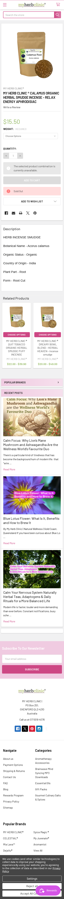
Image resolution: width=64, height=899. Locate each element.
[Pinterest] (35, 213)
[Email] (13, 213)
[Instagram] (39, 729)
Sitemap (8, 807)
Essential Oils (43, 783)
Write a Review (11, 107)
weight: (14, 128)
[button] (32, 201)
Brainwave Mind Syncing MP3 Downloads (44, 773)
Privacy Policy (11, 801)
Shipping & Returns (14, 770)
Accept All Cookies (32, 893)
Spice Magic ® (41, 832)
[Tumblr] (46, 729)
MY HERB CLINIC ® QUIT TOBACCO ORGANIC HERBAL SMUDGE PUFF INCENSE (16, 347)
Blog (5, 789)
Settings (32, 879)
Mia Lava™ (9, 844)
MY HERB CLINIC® (13, 832)
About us (8, 758)
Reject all (32, 886)
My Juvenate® (41, 838)
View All (37, 850)
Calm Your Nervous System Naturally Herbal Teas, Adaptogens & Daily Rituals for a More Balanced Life (29, 596)
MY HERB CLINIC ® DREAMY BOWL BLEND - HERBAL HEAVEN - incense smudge (47, 347)
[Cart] (59, 4)
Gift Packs (41, 789)
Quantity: (10, 148)
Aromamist (39, 844)
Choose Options (16, 334)
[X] (28, 213)
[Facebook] (6, 213)
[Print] (21, 213)
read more (9, 469)
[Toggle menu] (4, 4)
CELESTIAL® (10, 838)
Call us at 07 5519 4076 (32, 719)
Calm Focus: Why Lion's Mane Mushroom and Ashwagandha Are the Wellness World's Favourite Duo (30, 444)
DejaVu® (7, 850)
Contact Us (9, 777)
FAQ (5, 783)
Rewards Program (13, 795)
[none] (32, 54)
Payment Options (13, 764)
